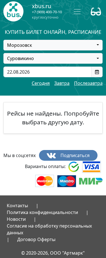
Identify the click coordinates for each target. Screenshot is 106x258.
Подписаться (74, 155)
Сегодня (41, 83)
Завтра (62, 83)
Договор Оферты (36, 239)
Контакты (17, 205)
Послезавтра (88, 83)
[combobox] (53, 45)
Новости (16, 219)
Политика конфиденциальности (42, 212)
